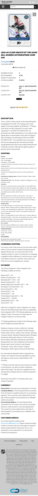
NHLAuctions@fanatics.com (10, 423)
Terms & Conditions (10, 441)
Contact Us (19, 444)
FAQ (32, 441)
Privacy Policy (23, 441)
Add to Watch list (19, 67)
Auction (21, 95)
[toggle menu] (3, 6)
